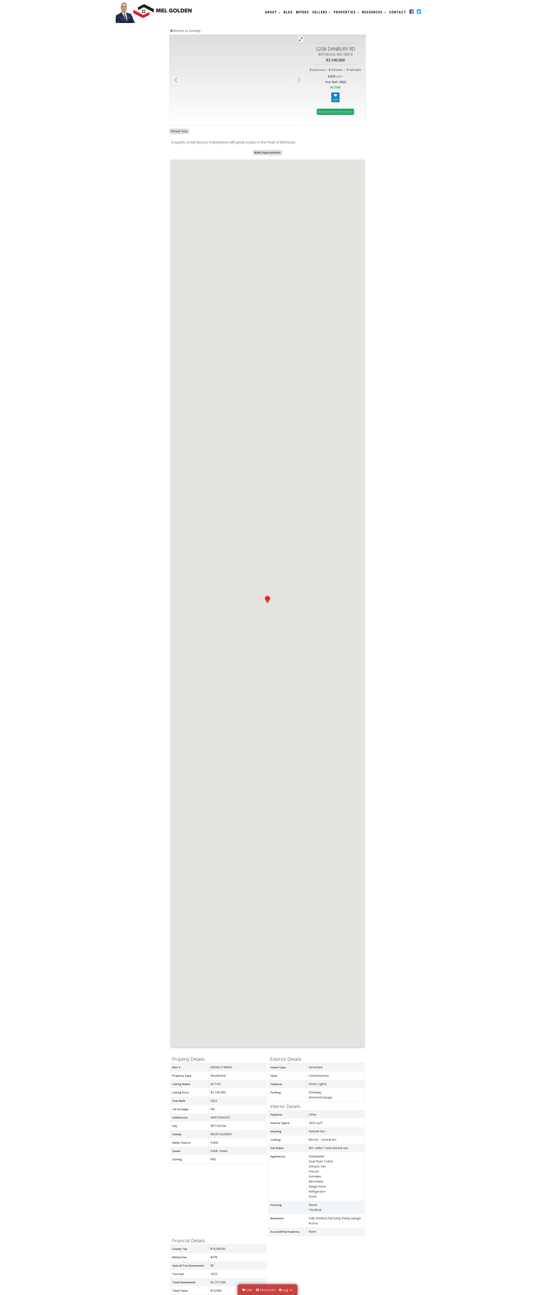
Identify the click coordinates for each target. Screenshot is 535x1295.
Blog (288, 12)
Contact (397, 12)
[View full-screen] (300, 39)
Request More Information (335, 112)
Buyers (302, 12)
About (271, 12)
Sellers (320, 12)
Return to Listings (186, 31)
